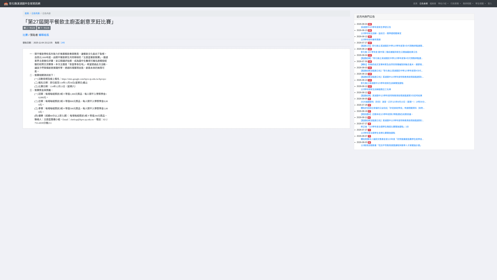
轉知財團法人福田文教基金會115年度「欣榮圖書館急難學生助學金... (392, 139)
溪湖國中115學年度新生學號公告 (376, 27)
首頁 (415, 3)
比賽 (25, 35)
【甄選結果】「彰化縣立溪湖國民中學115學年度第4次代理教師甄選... (392, 58)
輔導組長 (44, 35)
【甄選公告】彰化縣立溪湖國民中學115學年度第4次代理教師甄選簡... (392, 46)
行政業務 (455, 3)
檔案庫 (433, 3)
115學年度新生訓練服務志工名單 (376, 89)
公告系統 (423, 3)
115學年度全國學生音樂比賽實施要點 (378, 133)
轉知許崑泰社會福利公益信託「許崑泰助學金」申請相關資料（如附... (393, 108)
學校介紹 (442, 3)
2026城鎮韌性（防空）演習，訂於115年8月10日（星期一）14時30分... (393, 102)
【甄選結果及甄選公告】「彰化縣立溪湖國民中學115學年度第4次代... (392, 71)
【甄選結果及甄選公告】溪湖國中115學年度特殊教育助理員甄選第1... (392, 77)
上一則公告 (30, 28)
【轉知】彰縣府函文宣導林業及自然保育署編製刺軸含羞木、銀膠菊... (392, 64)
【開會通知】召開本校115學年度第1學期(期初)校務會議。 (387, 114)
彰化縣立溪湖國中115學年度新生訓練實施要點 (382, 83)
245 (63, 43)
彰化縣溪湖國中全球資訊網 (24, 3)
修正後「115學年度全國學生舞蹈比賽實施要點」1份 (385, 127)
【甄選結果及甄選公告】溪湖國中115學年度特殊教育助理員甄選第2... (392, 120)
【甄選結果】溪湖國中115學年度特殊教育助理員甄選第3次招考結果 (391, 95)
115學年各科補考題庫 (371, 39)
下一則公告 (44, 28)
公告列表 (35, 13)
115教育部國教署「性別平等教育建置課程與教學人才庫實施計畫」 (391, 145)
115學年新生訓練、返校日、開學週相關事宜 (381, 33)
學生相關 (479, 3)
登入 (490, 3)
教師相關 (467, 3)
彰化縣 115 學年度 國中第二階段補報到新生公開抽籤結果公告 (389, 52)
